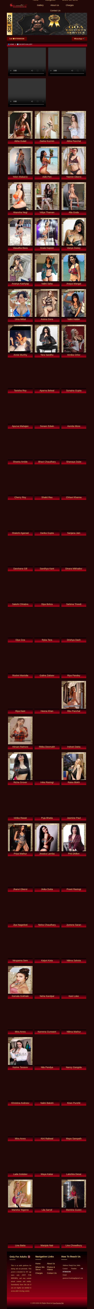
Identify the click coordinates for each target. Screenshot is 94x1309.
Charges (70, 5)
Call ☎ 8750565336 (16, 39)
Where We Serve (39, 1268)
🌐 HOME (11, 44)
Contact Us (55, 10)
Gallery (40, 5)
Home (37, 1263)
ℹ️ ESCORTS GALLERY (24, 44)
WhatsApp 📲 (79, 39)
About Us (54, 5)
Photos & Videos (51, 1268)
